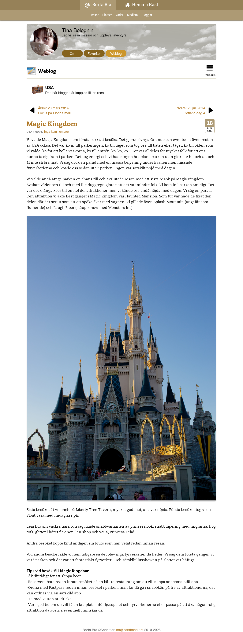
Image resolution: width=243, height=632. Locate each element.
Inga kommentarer (56, 131)
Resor (95, 15)
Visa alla (210, 75)
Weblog (116, 53)
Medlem (132, 15)
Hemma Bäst (145, 5)
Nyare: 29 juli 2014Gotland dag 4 (191, 110)
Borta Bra (101, 5)
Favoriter (94, 53)
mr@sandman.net (129, 629)
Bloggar (147, 15)
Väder (119, 15)
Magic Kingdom (52, 124)
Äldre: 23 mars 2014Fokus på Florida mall (54, 110)
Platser (107, 15)
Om (72, 53)
